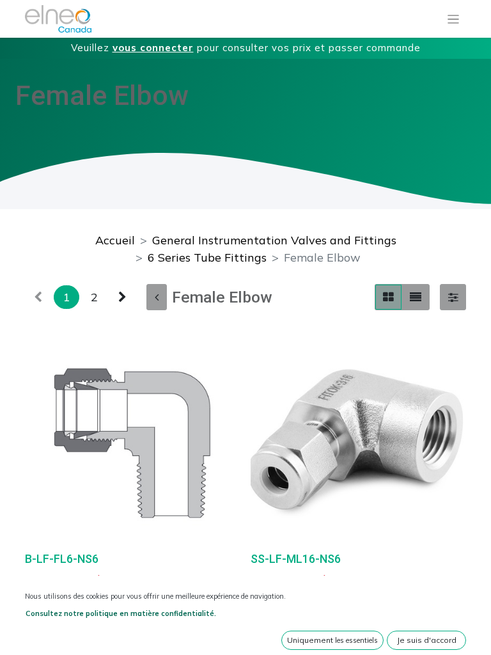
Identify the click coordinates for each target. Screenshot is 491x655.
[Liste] (415, 297)
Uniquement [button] (332, 640)
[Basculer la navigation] (453, 19)
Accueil (115, 240)
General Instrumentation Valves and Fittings (274, 240)
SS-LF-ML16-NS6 (296, 558)
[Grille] (388, 297)
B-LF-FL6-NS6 (61, 558)
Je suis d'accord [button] (426, 640)
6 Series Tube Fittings (207, 257)
